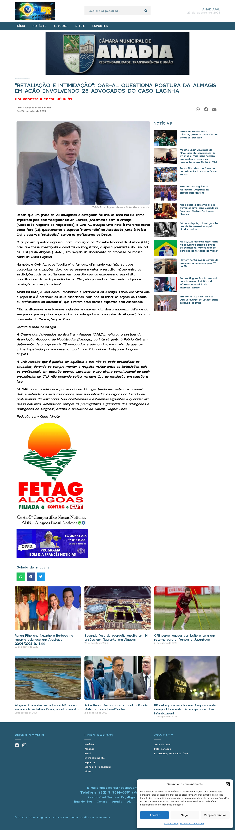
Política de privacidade (192, 823)
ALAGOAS (61, 25)
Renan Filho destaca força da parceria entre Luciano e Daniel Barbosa (198, 171)
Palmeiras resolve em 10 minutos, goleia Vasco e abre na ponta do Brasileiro (199, 134)
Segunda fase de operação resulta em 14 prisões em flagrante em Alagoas (116, 637)
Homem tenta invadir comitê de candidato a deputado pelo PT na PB (199, 263)
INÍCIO (21, 25)
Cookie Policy (171, 823)
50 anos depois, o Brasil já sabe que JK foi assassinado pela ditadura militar (199, 226)
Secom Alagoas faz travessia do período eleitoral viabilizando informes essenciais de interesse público (199, 283)
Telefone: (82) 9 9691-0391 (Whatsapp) (117, 792)
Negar (185, 815)
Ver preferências (215, 815)
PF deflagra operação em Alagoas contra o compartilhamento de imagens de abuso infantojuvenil (187, 709)
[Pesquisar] (146, 10)
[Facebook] (17, 745)
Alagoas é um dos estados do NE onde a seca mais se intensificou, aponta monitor (47, 707)
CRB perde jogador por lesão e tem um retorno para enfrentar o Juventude (184, 637)
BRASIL (80, 25)
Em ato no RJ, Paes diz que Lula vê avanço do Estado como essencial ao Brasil (199, 299)
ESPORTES (100, 25)
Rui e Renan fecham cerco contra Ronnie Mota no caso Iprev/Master (115, 707)
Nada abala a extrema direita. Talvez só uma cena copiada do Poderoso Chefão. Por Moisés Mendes (199, 209)
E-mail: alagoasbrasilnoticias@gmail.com (117, 787)
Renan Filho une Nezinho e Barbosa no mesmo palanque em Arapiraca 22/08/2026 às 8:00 (44, 639)
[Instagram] (24, 745)
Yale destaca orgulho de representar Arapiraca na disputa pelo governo (194, 189)
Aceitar (155, 815)
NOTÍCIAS (39, 25)
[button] (227, 784)
